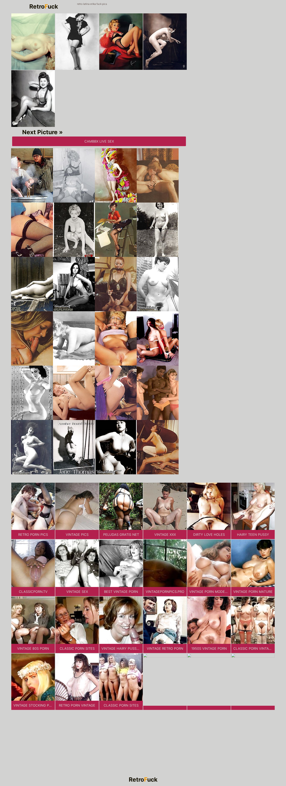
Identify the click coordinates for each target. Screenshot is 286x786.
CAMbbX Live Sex (99, 141)
